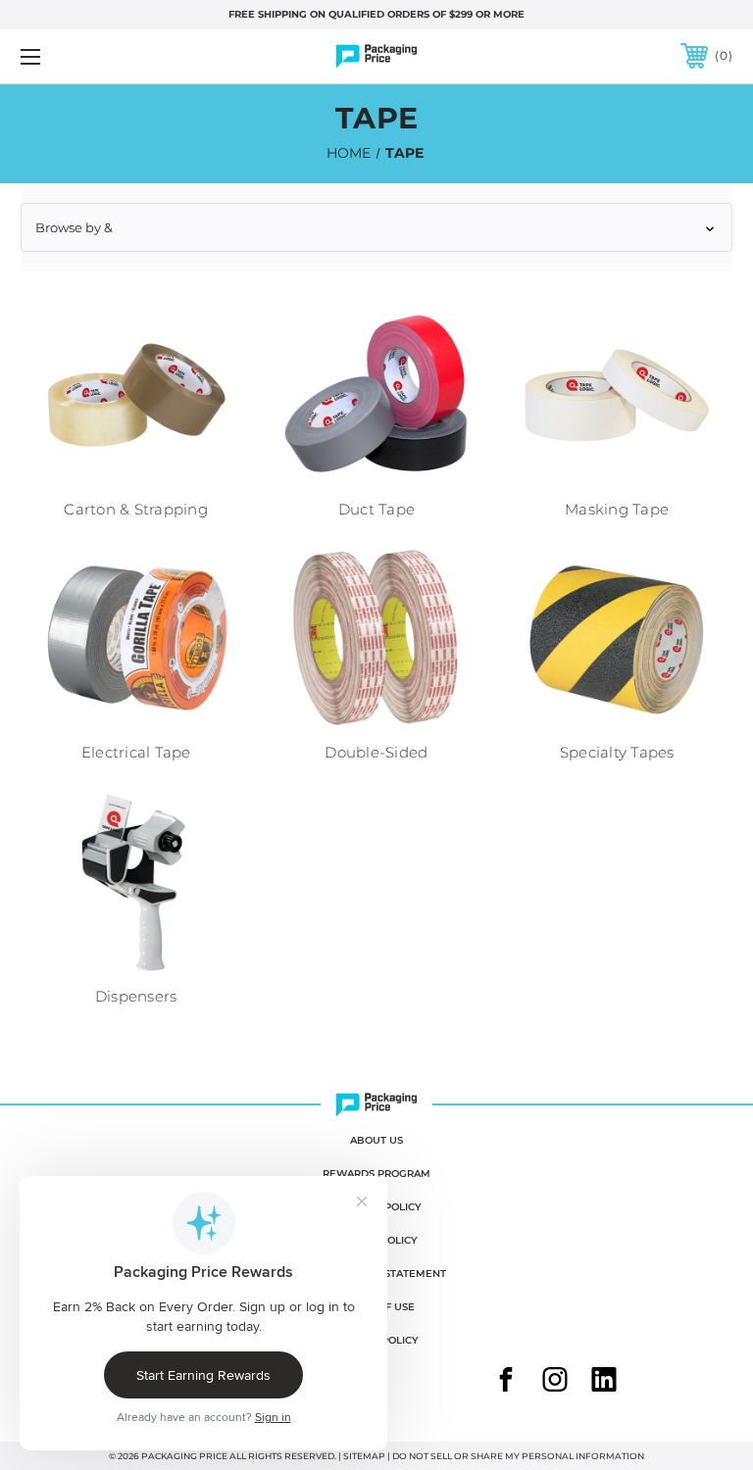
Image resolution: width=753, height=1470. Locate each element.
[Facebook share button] (506, 1381)
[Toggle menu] (92, 56)
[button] (376, 227)
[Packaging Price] (376, 56)
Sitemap (364, 1455)
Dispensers (136, 996)
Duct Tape (376, 509)
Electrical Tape (136, 752)
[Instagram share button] (555, 1381)
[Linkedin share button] (604, 1381)
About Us (376, 1140)
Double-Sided (376, 752)
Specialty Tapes (617, 752)
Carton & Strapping (136, 509)
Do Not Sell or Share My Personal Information (518, 1455)
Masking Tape (617, 509)
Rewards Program (376, 1173)
